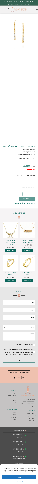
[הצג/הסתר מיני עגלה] (3, 9)
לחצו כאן (10, 4)
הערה (33, 184)
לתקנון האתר (20, 344)
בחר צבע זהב (31, 176)
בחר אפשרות (27, 250)
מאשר (19, 477)
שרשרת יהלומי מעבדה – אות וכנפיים (10, 242)
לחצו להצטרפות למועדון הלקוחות (19, 372)
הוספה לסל (26, 198)
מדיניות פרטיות (20, 481)
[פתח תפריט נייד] (37, 9)
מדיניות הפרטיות (14, 354)
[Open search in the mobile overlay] (9, 9)
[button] (5, 18)
